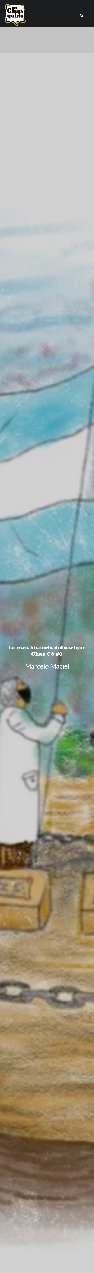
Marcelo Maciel (47, 666)
